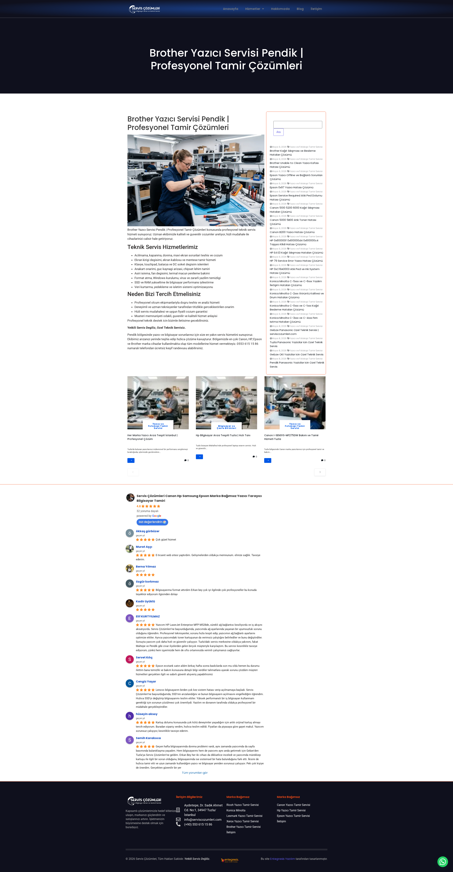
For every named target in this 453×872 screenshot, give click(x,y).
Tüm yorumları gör (195, 773)
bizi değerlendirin (150, 522)
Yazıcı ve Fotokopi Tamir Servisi (158, 426)
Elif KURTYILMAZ (148, 616)
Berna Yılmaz (146, 567)
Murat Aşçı (144, 547)
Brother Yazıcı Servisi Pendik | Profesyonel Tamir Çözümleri (226, 59)
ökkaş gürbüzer (147, 531)
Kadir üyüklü (145, 601)
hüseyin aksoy (146, 714)
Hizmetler (252, 9)
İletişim (316, 9)
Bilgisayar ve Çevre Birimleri (226, 427)
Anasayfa (230, 9)
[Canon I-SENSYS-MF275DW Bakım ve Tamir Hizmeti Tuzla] (295, 402)
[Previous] (133, 472)
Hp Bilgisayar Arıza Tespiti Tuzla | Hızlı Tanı (223, 435)
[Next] (320, 472)
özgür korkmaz (147, 582)
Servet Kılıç (144, 657)
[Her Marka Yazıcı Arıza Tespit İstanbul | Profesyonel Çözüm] (158, 402)
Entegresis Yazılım (282, 859)
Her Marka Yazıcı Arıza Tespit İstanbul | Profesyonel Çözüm (152, 437)
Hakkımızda (280, 9)
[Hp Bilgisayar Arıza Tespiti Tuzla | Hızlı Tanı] (226, 402)
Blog (300, 9)
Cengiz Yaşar (146, 681)
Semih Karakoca (148, 738)
